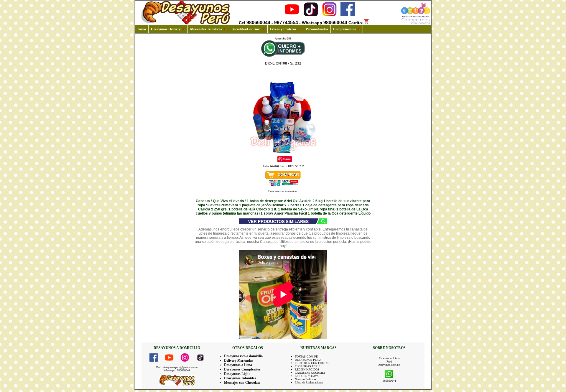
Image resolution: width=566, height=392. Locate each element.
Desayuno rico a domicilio (243, 356)
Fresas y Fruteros (283, 29)
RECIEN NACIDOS (307, 369)
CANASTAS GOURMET (310, 372)
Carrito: (355, 22)
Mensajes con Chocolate (242, 383)
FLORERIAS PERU (307, 366)
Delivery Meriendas (238, 360)
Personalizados (317, 29)
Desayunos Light (237, 374)
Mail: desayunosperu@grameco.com (177, 367)
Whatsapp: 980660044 (177, 370)
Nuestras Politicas (305, 379)
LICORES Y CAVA (307, 376)
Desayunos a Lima (238, 365)
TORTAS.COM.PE (306, 356)
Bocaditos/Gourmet (246, 29)
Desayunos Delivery (166, 29)
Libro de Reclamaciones (309, 382)
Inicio (141, 29)
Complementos (344, 29)
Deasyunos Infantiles (240, 378)
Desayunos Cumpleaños (242, 369)
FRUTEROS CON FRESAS (312, 363)
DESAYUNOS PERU (308, 359)
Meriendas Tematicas (206, 29)
